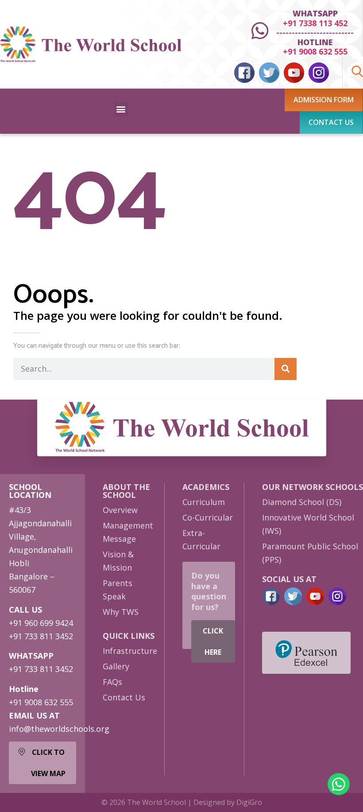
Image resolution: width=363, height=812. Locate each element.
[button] (121, 109)
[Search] (285, 369)
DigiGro (249, 802)
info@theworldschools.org (59, 728)
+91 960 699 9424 (41, 623)
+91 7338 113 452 (315, 23)
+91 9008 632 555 (315, 51)
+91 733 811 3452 (41, 636)
